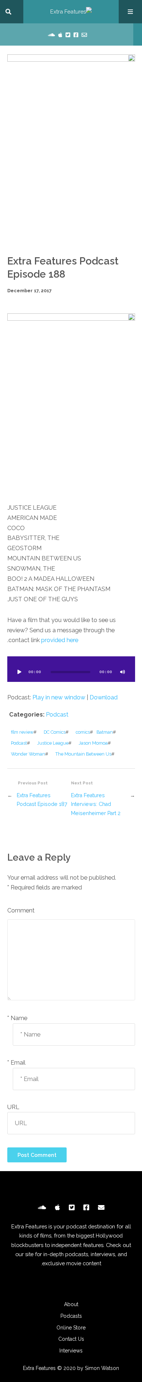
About (71, 1304)
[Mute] (122, 672)
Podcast (57, 714)
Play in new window (58, 697)
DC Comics (55, 732)
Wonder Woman (28, 754)
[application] (71, 669)
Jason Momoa (93, 743)
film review (22, 732)
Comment (21, 910)
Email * (16, 1062)
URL (13, 1107)
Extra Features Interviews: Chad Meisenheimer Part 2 (96, 804)
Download (104, 697)
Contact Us (71, 1339)
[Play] (19, 672)
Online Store (71, 1328)
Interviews (71, 1351)
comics (83, 732)
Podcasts (71, 1316)
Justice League (52, 743)
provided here (59, 640)
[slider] (33, 692)
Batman (104, 732)
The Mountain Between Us (83, 754)
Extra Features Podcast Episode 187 (42, 799)
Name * (17, 1018)
